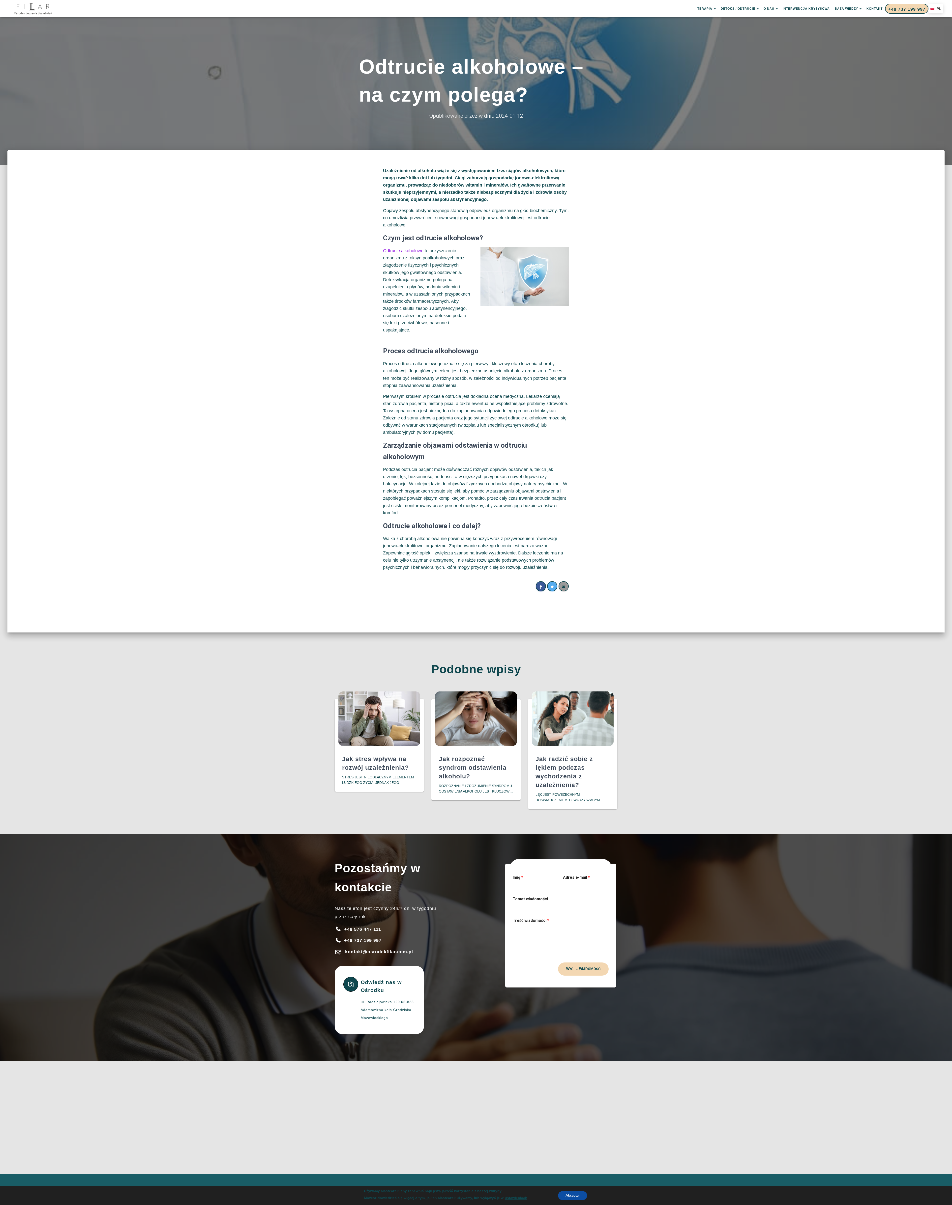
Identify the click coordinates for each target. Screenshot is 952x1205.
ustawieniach (516, 1198)
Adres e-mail (576, 877)
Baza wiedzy (847, 8)
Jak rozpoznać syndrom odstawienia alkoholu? (472, 767)
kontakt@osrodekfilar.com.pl (379, 951)
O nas (769, 8)
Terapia (705, 8)
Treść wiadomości (531, 920)
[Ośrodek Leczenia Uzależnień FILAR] (33, 8)
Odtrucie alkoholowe (403, 250)
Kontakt (874, 8)
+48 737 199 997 (906, 9)
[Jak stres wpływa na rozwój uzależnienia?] (379, 718)
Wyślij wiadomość (583, 969)
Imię (518, 877)
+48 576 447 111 (362, 929)
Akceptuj (572, 1195)
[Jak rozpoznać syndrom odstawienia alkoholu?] (476, 718)
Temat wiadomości (530, 899)
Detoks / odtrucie (738, 8)
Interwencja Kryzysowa (806, 8)
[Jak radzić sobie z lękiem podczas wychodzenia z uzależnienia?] (573, 718)
